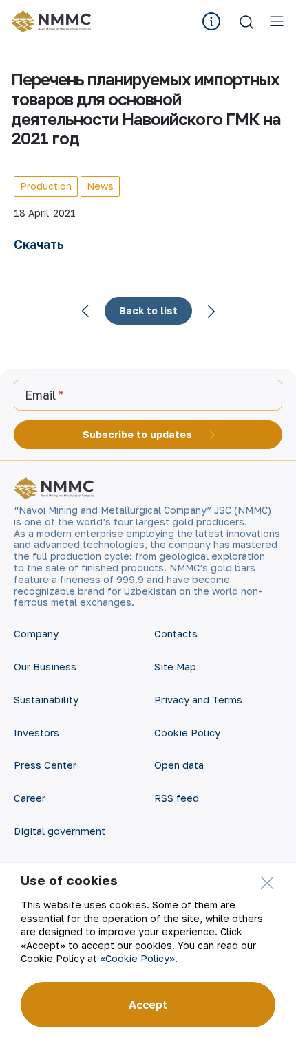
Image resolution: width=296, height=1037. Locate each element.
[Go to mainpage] (53, 21)
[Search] (246, 21)
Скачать (39, 244)
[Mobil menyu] (276, 21)
